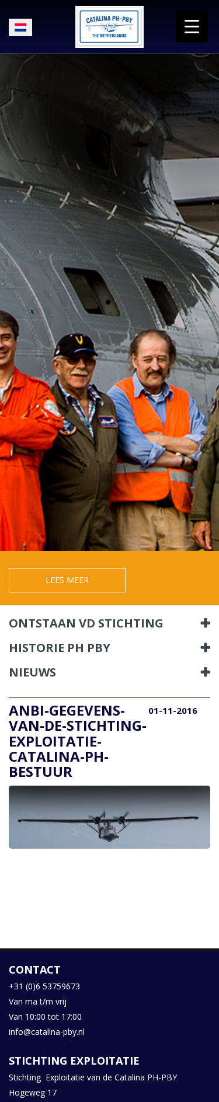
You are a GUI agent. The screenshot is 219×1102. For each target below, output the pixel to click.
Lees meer (67, 579)
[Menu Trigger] (192, 27)
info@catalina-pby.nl (47, 1031)
